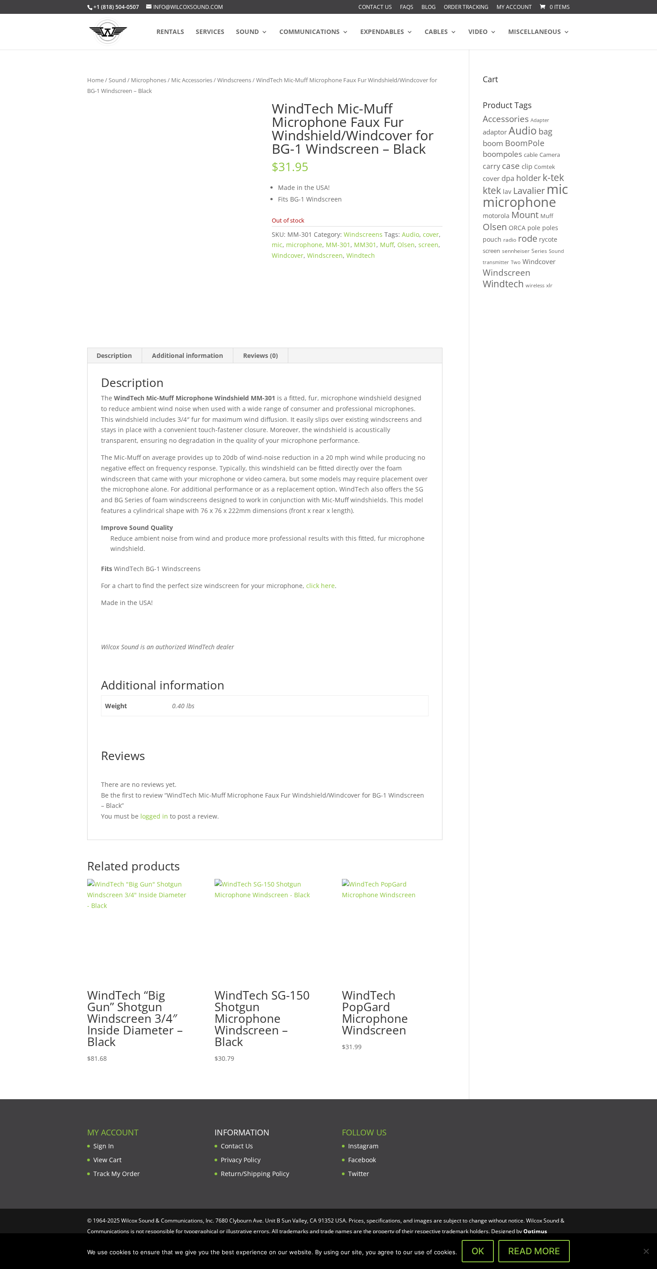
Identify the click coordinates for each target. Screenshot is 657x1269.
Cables (436, 32)
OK (478, 1251)
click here (320, 585)
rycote (548, 239)
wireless (535, 285)
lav (507, 191)
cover (431, 234)
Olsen (406, 244)
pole (533, 227)
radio (509, 240)
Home (95, 80)
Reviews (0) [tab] (260, 355)
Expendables (382, 32)
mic (277, 244)
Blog (428, 7)
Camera (549, 155)
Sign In (103, 1146)
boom (493, 143)
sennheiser (516, 250)
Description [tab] (114, 355)
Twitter (358, 1173)
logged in (154, 816)
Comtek (544, 167)
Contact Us (375, 7)
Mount (525, 214)
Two (516, 262)
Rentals (170, 32)
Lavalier (529, 191)
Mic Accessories (191, 80)
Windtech (360, 255)
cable (531, 155)
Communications (309, 32)
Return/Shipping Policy (255, 1173)
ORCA (517, 227)
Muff (387, 244)
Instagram (363, 1146)
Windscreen (325, 255)
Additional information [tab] (187, 355)
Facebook (362, 1160)
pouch (492, 239)
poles (550, 227)
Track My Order (116, 1173)
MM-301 (338, 244)
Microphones (148, 80)
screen (428, 244)
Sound (247, 32)
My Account (514, 7)
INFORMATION (242, 1132)
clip (527, 166)
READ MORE (534, 1251)
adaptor (495, 131)
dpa (507, 178)
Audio (410, 234)
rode (527, 238)
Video (478, 32)
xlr (549, 285)
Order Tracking (466, 7)
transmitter (496, 262)
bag (545, 131)
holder (528, 177)
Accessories (506, 119)
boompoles (502, 154)
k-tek (553, 177)
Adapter (540, 120)
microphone (304, 244)
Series (539, 251)
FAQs (406, 7)
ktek (492, 190)
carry (491, 166)
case (511, 166)
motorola (496, 215)
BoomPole (524, 142)
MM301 (365, 244)
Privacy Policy (241, 1160)
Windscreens (234, 80)
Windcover (287, 255)
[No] (645, 1251)
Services (210, 32)
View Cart (107, 1160)
